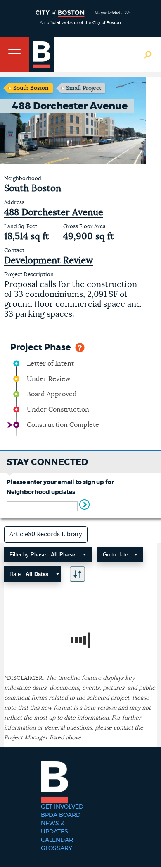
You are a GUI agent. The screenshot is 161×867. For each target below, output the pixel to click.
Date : (28, 574)
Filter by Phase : (42, 555)
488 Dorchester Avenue (53, 212)
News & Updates (54, 828)
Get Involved (62, 807)
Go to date (115, 555)
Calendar (57, 840)
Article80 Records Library (45, 534)
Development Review (48, 260)
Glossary (56, 848)
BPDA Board (60, 815)
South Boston (31, 88)
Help (80, 346)
